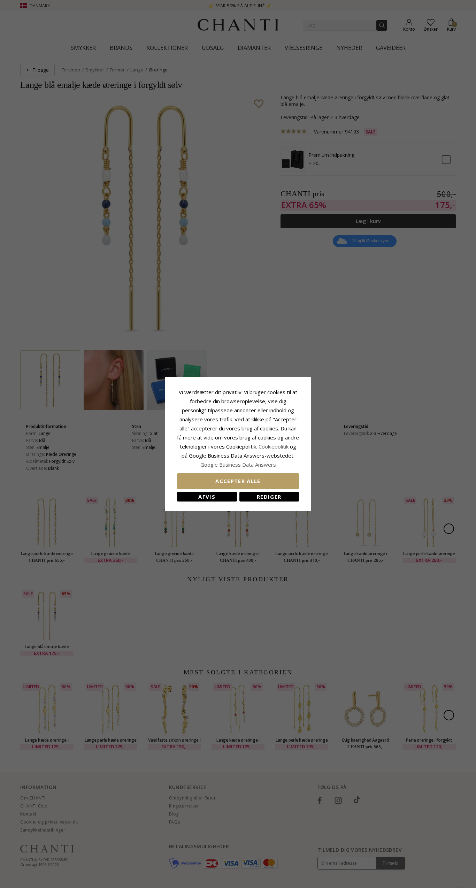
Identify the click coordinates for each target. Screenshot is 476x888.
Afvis (206, 496)
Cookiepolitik (274, 446)
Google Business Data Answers (238, 464)
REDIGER (269, 496)
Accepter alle (238, 480)
